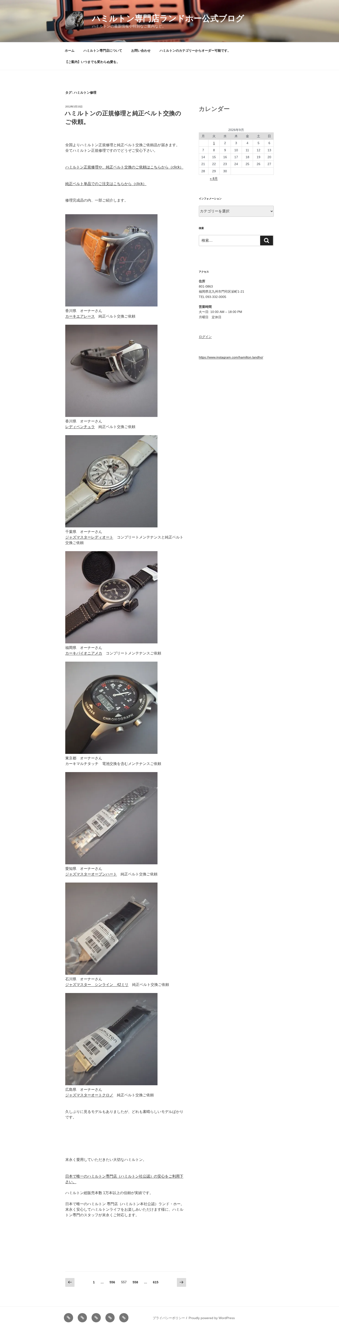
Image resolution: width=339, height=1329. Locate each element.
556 (112, 1283)
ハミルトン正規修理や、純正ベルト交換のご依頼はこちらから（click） (124, 167)
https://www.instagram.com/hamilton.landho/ (231, 357)
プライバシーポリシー (169, 1318)
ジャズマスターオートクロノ (89, 1095)
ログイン (205, 337)
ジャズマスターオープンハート (91, 874)
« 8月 (214, 178)
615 (155, 1283)
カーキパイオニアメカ (83, 653)
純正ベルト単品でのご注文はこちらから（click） (105, 184)
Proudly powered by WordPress (212, 1318)
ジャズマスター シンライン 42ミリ (96, 985)
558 (135, 1283)
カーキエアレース (80, 316)
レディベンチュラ (80, 427)
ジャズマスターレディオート (89, 537)
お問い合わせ (141, 50)
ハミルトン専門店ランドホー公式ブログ (168, 18)
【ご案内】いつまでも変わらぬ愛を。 (92, 62)
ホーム (69, 50)
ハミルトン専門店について (102, 50)
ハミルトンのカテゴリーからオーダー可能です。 (195, 50)
